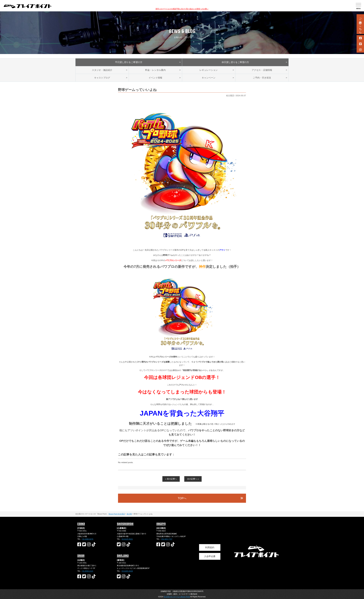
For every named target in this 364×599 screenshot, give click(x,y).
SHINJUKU (123, 555)
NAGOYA (161, 524)
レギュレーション (208, 70)
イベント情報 (155, 77)
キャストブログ (102, 77)
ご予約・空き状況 (262, 77)
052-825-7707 (166, 539)
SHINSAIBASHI (125, 524)
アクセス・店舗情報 (262, 70)
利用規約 (209, 547)
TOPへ (182, 498)
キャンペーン (208, 77)
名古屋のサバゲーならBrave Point (177, 597)
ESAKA (81, 524)
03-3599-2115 (87, 571)
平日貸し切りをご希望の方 (128, 62)
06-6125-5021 (127, 539)
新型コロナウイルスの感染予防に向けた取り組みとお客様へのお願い (182, 9)
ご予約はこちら (360, 24)
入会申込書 (209, 556)
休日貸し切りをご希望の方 (235, 62)
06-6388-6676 (87, 539)
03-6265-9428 (127, 571)
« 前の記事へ (171, 479)
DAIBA (80, 555)
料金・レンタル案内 (155, 70)
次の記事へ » (193, 479)
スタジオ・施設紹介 (102, 70)
